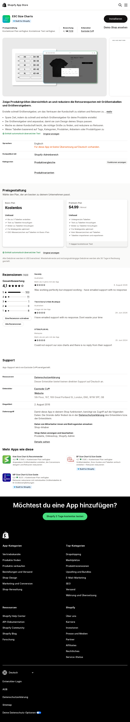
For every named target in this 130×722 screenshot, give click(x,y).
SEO (68, 583)
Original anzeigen (51, 134)
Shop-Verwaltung (12, 589)
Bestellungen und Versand (17, 571)
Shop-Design (10, 577)
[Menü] (125, 5)
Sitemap (7, 704)
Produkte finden (12, 560)
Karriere (70, 622)
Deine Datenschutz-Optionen (19, 712)
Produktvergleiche (44, 162)
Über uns (71, 616)
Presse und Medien (77, 633)
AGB (5, 689)
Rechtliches (72, 651)
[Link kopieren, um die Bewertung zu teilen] (43, 274)
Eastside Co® (87, 31)
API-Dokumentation (14, 622)
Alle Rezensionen (13, 324)
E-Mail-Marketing (76, 577)
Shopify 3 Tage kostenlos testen (65, 516)
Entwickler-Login (12, 681)
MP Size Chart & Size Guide (25, 474)
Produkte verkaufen (14, 566)
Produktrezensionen (77, 566)
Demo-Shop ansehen (115, 27)
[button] (33, 460)
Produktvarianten (44, 172)
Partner (70, 639)
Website (39, 393)
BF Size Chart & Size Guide (88, 456)
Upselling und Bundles (78, 571)
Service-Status (74, 657)
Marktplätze (73, 560)
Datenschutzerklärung (47, 377)
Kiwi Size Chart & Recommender (28, 456)
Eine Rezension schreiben (17, 318)
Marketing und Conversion (18, 583)
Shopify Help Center (14, 616)
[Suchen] (120, 5)
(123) (70, 31)
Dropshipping (73, 554)
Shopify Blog (10, 633)
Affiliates (71, 645)
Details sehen (42, 441)
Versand (70, 589)
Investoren (72, 627)
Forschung (8, 639)
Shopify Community (13, 627)
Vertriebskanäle (12, 554)
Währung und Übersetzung (81, 595)
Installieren (115, 18)
